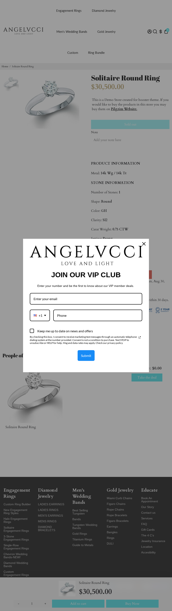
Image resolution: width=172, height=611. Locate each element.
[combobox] (40, 315)
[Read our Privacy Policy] (139, 337)
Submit (86, 356)
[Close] (144, 244)
